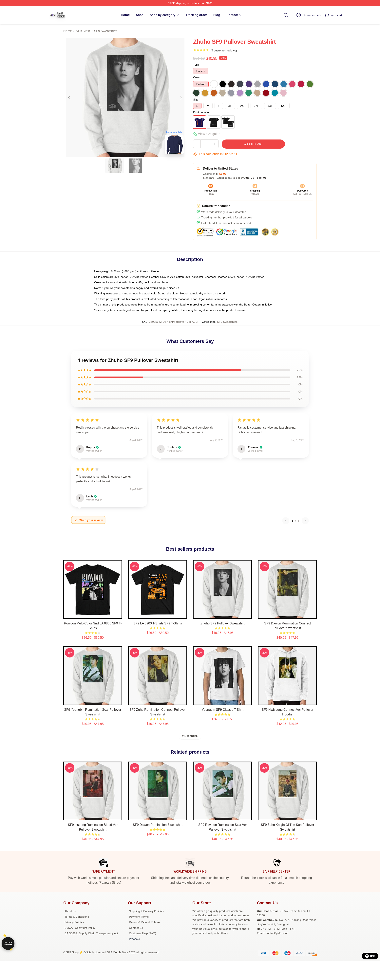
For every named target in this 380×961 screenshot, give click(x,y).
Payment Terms (139, 916)
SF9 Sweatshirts (105, 31)
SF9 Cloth (83, 31)
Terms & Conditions (77, 916)
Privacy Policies (74, 922)
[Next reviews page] (305, 520)
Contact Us (136, 927)
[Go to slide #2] (135, 165)
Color (196, 77)
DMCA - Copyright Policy (80, 927)
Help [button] (372, 956)
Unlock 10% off (8, 943)
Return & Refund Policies (144, 922)
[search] (286, 15)
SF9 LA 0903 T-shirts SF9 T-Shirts (157, 623)
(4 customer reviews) (224, 50)
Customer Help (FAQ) (142, 933)
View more (190, 736)
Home (67, 31)
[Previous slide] (69, 97)
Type (196, 64)
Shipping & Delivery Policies (146, 911)
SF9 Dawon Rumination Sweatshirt (157, 824)
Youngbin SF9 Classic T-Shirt (222, 709)
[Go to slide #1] (114, 165)
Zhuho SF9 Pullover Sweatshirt (222, 623)
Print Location (201, 112)
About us (70, 911)
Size (196, 99)
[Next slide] (181, 97)
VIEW (92, 614)
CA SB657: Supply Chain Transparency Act (91, 933)
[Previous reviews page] (285, 520)
